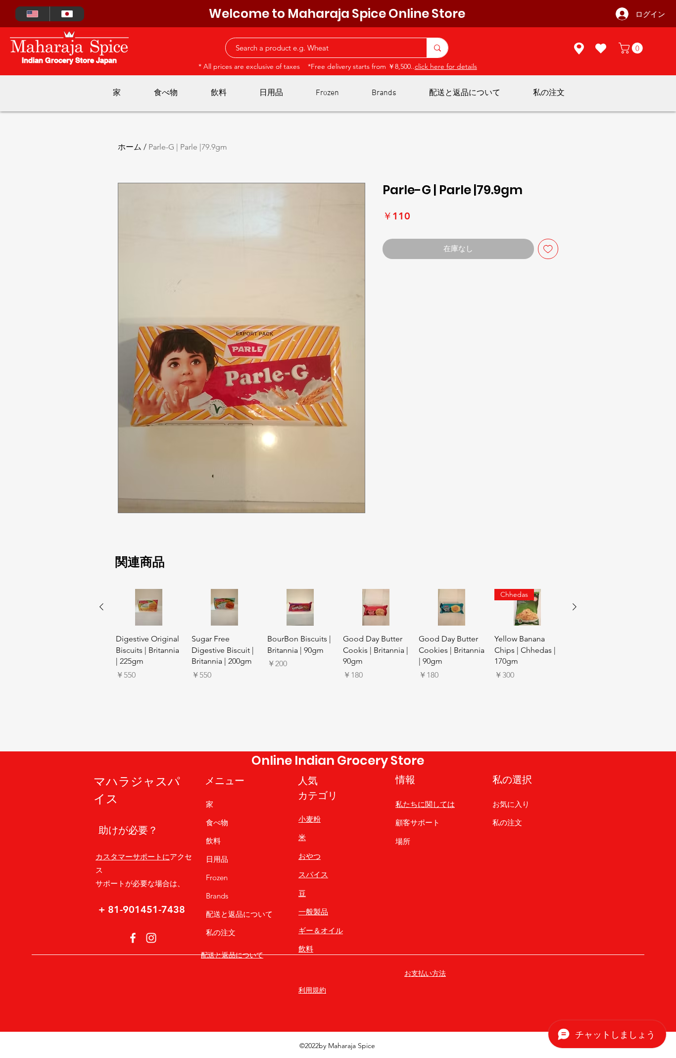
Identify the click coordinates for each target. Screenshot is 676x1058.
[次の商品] (574, 607)
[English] (32, 13)
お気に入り (511, 804)
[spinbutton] (148, 696)
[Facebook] (133, 938)
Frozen (217, 877)
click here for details (446, 66)
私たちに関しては (425, 804)
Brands (217, 895)
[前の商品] (101, 607)
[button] (632, 48)
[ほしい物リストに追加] (548, 249)
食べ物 (217, 822)
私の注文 (221, 932)
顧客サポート (417, 822)
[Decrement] (123, 696)
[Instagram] (151, 938)
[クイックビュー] (149, 607)
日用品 (217, 859)
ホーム (130, 147)
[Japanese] (66, 13)
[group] (338, 665)
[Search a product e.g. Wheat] (437, 47)
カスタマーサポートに (133, 856)
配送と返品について (239, 914)
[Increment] (173, 696)
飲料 (213, 841)
